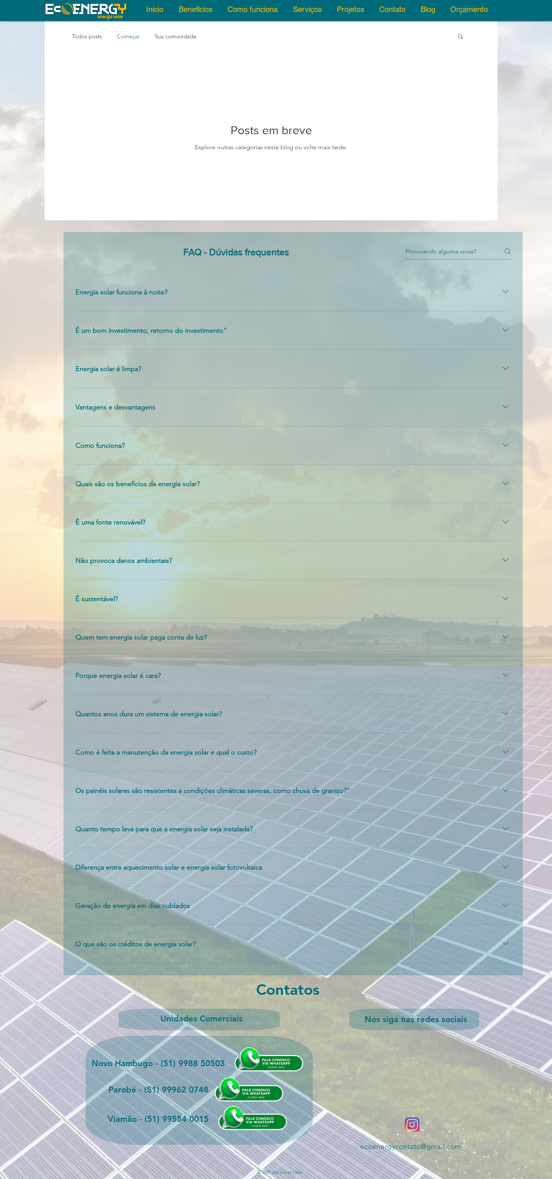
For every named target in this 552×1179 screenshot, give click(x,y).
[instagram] (412, 1124)
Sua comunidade (175, 36)
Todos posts (87, 36)
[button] (460, 37)
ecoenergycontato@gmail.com (410, 1146)
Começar (128, 36)
